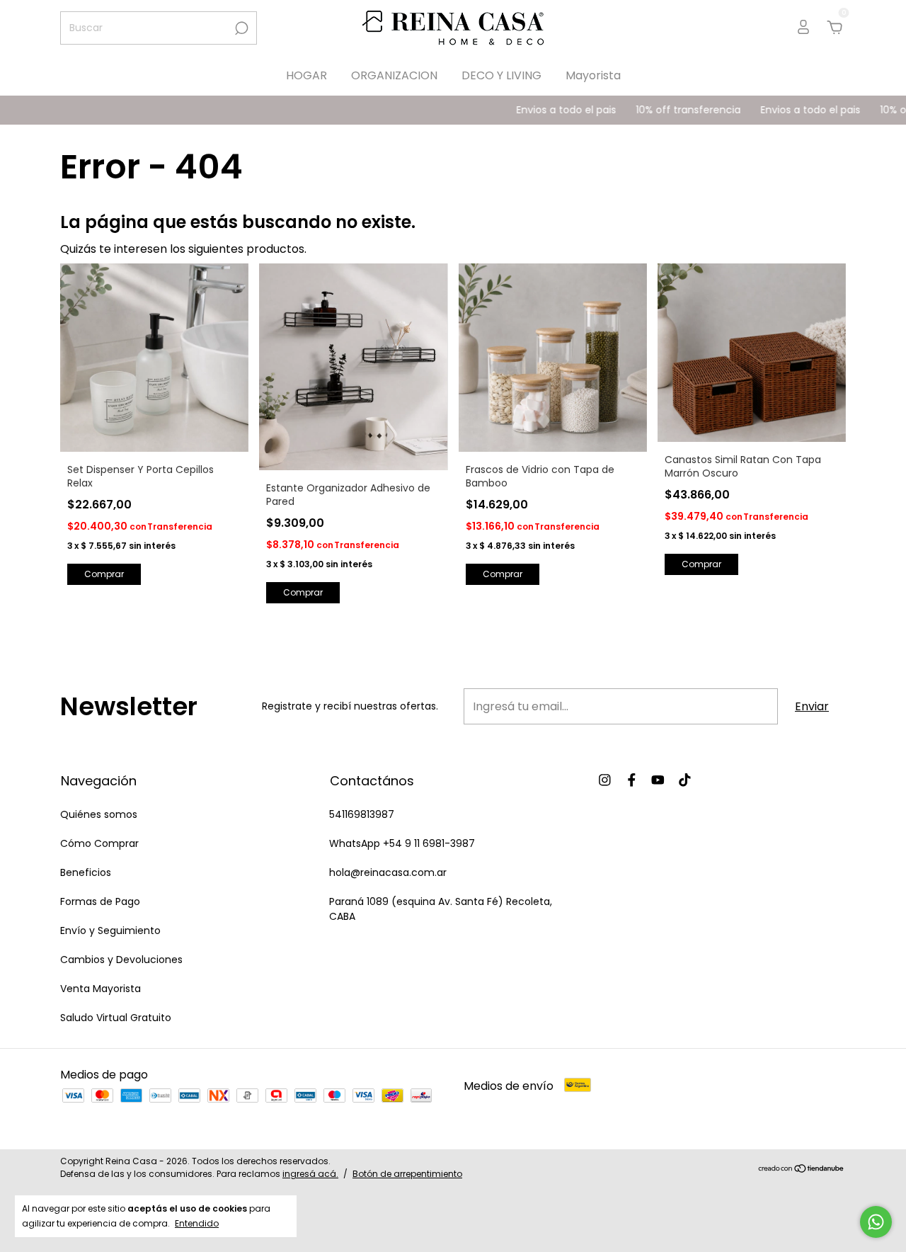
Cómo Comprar (99, 843)
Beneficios (85, 872)
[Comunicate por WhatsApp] (876, 1222)
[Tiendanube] (801, 1169)
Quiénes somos (98, 814)
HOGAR (306, 75)
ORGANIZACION (394, 75)
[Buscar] (240, 28)
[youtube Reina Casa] (658, 780)
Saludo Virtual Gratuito (115, 1018)
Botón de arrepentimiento (407, 1174)
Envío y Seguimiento (110, 930)
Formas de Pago (100, 901)
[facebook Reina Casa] (631, 780)
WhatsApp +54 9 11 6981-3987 (402, 843)
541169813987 (361, 814)
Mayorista (593, 75)
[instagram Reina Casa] (605, 780)
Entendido (197, 1223)
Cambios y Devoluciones (121, 959)
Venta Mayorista (100, 988)
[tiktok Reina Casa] (685, 780)
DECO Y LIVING (501, 75)
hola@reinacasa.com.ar (388, 872)
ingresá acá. (310, 1174)
